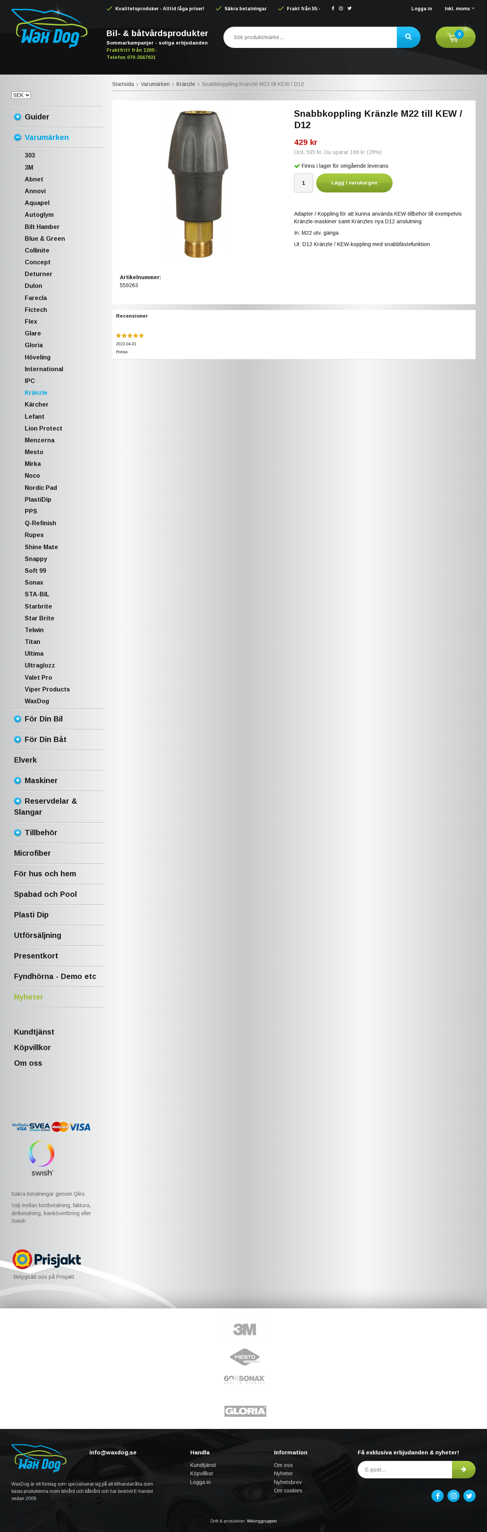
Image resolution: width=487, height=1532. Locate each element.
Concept (38, 262)
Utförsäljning (37, 935)
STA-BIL (37, 594)
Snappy (36, 559)
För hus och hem (45, 873)
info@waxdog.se (113, 1452)
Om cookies (288, 1491)
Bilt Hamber (42, 227)
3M (29, 167)
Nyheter (28, 997)
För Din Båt (46, 739)
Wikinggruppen (262, 1521)
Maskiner (41, 780)
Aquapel (37, 203)
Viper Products (47, 689)
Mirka (33, 464)
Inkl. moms (457, 8)
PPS (31, 511)
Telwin (34, 630)
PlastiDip (38, 499)
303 (30, 155)
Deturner (39, 274)
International (44, 369)
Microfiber (32, 853)
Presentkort (36, 956)
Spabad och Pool (45, 894)
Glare (33, 333)
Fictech (36, 310)
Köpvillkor (32, 1047)
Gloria (34, 345)
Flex (31, 321)
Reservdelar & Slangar (45, 806)
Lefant (35, 416)
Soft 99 (35, 570)
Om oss (28, 1063)
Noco (32, 475)
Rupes (34, 535)
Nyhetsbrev (288, 1482)
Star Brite (39, 618)
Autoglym (39, 214)
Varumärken (47, 137)
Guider (37, 117)
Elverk (25, 760)
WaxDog (37, 701)
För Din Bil (44, 719)
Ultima (34, 653)
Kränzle (36, 392)
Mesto (34, 452)
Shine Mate (41, 547)
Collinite (37, 250)
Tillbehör (41, 832)
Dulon (33, 286)
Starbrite (38, 606)
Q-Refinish (40, 523)
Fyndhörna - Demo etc (55, 976)
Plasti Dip (31, 915)
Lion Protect (43, 428)
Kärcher (37, 404)
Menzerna (39, 440)
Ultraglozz (40, 665)
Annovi (35, 191)
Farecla (36, 298)
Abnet (34, 179)
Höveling (38, 357)
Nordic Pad (41, 488)
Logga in (421, 8)
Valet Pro (38, 677)
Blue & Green (45, 238)
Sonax (34, 582)
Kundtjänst (34, 1032)
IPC (30, 381)
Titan (32, 642)
